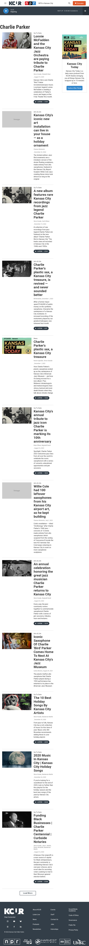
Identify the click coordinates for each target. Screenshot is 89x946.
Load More (28, 893)
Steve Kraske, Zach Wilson (41, 221)
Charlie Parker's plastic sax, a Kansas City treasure (43, 349)
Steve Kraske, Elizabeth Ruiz (42, 74)
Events (53, 910)
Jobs (52, 924)
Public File (72, 925)
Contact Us (54, 919)
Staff (52, 914)
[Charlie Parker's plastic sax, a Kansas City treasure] (16, 346)
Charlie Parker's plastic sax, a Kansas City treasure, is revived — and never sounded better (43, 280)
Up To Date (38, 33)
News (36, 338)
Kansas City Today (74, 65)
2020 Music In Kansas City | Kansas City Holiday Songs (43, 762)
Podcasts (36, 924)
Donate (80, 3)
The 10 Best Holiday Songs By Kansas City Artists (42, 705)
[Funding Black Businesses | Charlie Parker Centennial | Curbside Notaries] (16, 819)
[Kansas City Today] (74, 47)
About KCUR (37, 910)
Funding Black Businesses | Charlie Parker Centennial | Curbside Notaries (43, 828)
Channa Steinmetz (39, 149)
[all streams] (86, 11)
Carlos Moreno (38, 671)
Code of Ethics (74, 915)
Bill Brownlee (37, 299)
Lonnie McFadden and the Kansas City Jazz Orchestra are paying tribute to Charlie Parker (42, 53)
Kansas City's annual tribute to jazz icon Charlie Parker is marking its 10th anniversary (43, 426)
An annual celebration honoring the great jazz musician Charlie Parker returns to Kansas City (43, 579)
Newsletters (37, 929)
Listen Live (36, 914)
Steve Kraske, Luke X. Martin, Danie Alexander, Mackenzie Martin (42, 847)
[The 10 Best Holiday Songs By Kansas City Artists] (16, 702)
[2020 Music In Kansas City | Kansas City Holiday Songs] (16, 759)
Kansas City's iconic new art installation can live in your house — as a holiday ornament (43, 130)
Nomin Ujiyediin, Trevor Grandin (43, 360)
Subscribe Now (74, 88)
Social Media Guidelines (73, 910)
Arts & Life (37, 112)
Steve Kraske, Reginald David (42, 598)
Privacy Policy (73, 930)
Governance (73, 920)
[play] (6, 11)
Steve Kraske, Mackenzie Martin (43, 717)
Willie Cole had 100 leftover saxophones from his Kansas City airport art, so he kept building (42, 501)
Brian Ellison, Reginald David (42, 445)
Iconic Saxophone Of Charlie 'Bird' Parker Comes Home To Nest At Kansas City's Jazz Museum (43, 652)
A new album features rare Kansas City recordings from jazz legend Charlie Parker (43, 204)
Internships (54, 929)
